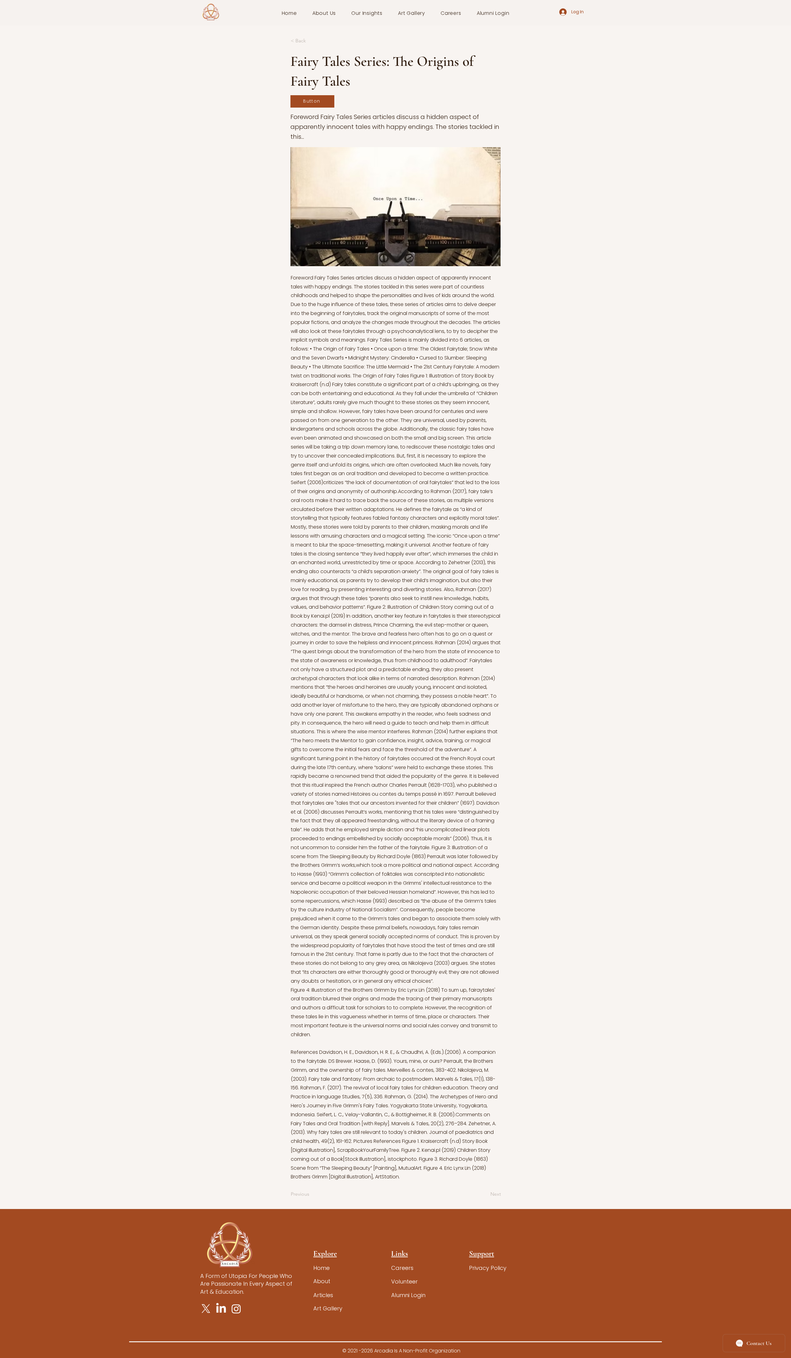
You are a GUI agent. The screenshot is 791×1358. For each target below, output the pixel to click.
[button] (324, 13)
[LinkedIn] (221, 1309)
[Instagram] (236, 1309)
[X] (206, 1309)
